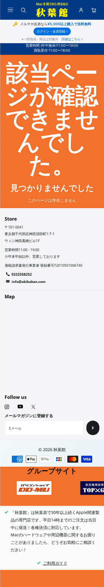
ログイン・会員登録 (52, 31)
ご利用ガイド (55, 563)
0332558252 (22, 274)
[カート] (93, 10)
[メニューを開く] (10, 10)
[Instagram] (7, 407)
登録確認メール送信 (92, 428)
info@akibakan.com (29, 281)
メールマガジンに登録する (29, 415)
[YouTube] (20, 407)
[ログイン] (81, 10)
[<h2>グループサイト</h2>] (34, 488)
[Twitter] (33, 407)
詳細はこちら (72, 39)
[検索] (23, 10)
